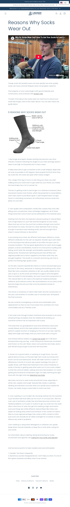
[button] (5, 14)
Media (52, 481)
